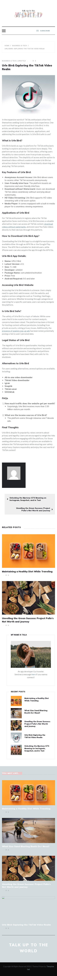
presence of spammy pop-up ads (16, 331)
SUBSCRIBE (45, 31)
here (34, 674)
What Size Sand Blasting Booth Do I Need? (25, 846)
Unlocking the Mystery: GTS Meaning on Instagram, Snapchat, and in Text (28, 499)
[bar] (4, 31)
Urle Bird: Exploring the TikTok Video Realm (26, 924)
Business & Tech (9, 61)
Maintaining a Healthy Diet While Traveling (27, 571)
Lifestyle (21, 61)
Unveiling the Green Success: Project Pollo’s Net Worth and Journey (33, 509)
